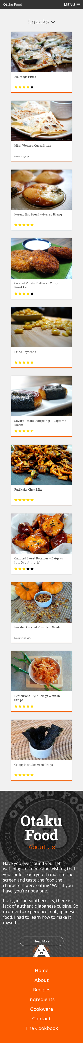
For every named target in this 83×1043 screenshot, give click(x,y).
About (41, 980)
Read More (42, 941)
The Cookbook (41, 1028)
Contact (41, 1019)
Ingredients (41, 1000)
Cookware (41, 1009)
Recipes (41, 990)
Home (41, 971)
